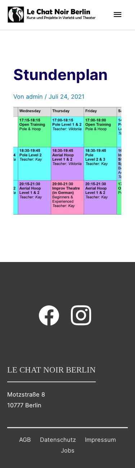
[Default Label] (81, 315)
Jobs (68, 450)
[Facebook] (49, 315)
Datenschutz (58, 439)
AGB (25, 439)
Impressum (100, 439)
